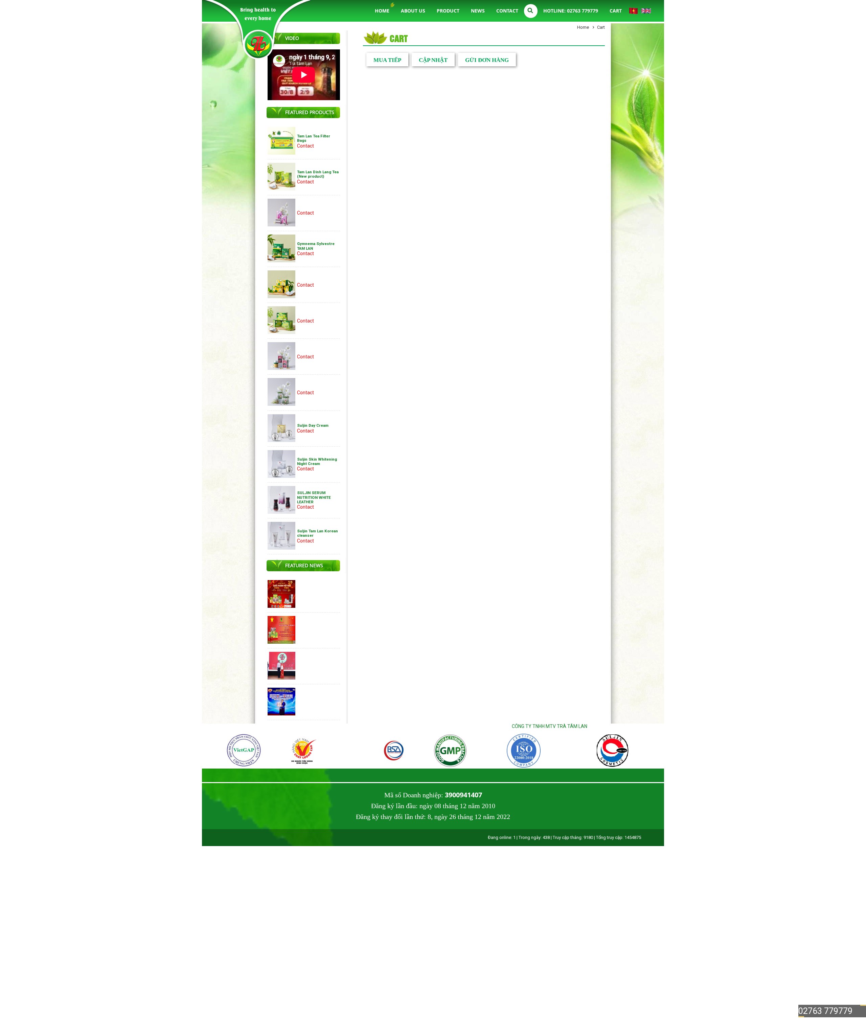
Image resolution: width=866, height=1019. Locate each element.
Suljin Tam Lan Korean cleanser (317, 533)
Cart (616, 10)
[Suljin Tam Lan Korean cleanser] (281, 548)
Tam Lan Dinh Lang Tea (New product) (318, 174)
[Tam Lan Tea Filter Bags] (281, 153)
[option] (250, 751)
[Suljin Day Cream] (281, 440)
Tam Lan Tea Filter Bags (313, 138)
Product (448, 10)
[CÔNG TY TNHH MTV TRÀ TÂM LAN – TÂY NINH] (258, 43)
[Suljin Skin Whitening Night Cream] (281, 476)
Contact (507, 10)
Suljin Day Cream (312, 425)
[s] (229, 766)
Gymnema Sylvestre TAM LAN (316, 245)
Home (382, 10)
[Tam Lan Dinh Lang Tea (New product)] (281, 189)
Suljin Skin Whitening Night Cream (317, 461)
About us (413, 10)
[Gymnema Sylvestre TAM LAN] (281, 260)
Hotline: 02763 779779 (570, 10)
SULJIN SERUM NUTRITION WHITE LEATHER (314, 497)
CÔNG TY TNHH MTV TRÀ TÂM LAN (549, 726)
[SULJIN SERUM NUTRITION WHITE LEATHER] (281, 512)
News (478, 10)
